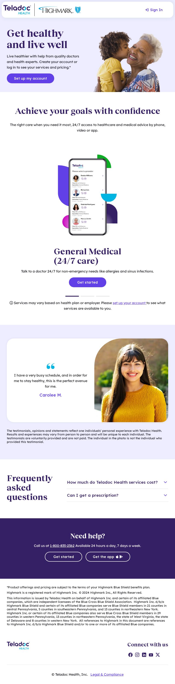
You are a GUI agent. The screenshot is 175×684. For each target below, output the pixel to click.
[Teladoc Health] (17, 10)
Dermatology (103, 296)
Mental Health (87, 296)
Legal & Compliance (107, 674)
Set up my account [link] (30, 78)
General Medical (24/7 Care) (72, 296)
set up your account (129, 303)
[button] (117, 482)
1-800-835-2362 (62, 545)
